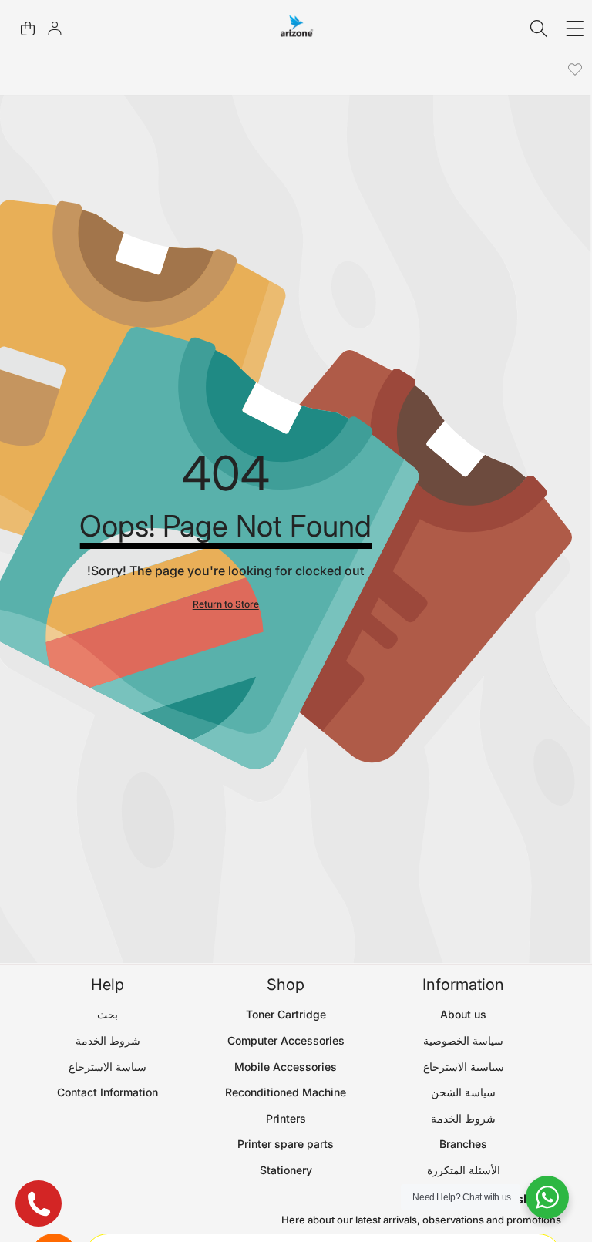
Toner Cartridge (286, 1014)
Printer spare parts (285, 1143)
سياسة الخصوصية (463, 1040)
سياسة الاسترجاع (107, 1066)
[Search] (539, 29)
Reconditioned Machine (285, 1092)
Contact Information (107, 1092)
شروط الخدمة (463, 1118)
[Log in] (54, 29)
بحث (107, 1014)
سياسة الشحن (463, 1092)
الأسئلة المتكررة (463, 1169)
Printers (286, 1118)
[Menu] (574, 29)
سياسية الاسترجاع (463, 1066)
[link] (574, 69)
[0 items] (27, 29)
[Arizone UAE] (297, 28)
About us (463, 1014)
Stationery (286, 1169)
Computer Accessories (286, 1040)
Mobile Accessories (285, 1066)
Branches (463, 1143)
